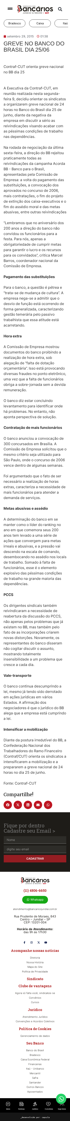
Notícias (21, 1109)
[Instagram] (31, 942)
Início (8, 1109)
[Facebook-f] (24, 942)
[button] (60, 9)
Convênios (49, 1109)
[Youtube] (45, 942)
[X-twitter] (38, 942)
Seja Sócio (62, 1109)
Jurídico (35, 1109)
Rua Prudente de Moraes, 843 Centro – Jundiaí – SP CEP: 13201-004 (35, 919)
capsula (46, 1117)
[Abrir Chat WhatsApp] (61, 1099)
